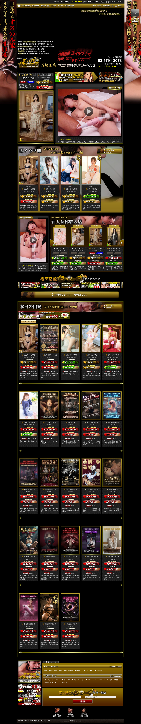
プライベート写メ (79, 680)
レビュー (57, 680)
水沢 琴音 (90, 189)
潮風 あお (90, 355)
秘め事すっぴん (112, 556)
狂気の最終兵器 (70, 489)
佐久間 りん (44, 75)
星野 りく (49, 189)
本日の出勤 (48, 670)
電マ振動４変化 (28, 556)
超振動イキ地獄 (28, 489)
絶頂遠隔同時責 (112, 422)
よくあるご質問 (113, 680)
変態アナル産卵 (91, 422)
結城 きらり (70, 355)
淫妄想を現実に (49, 489)
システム (79, 670)
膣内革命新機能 (28, 624)
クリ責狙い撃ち (91, 489)
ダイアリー (48, 680)
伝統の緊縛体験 (49, 624)
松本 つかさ (28, 422)
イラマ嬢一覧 (69, 670)
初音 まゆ (59, 248)
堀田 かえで (112, 355)
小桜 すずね (70, 189)
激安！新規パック (49, 355)
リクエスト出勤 (49, 422)
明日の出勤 (58, 670)
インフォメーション (62, 682)
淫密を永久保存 (91, 556)
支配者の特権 (50, 556)
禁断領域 (70, 422)
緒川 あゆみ (113, 248)
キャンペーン (89, 670)
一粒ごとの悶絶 (70, 624)
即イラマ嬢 (67, 680)
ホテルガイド (92, 680)
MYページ (102, 680)
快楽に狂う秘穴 (70, 556)
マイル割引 (99, 670)
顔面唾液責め (112, 489)
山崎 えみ (77, 248)
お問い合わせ (49, 682)
